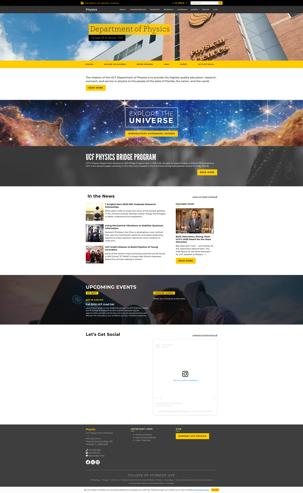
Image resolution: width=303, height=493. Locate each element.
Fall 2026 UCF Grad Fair (100, 304)
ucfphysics (184, 411)
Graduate (155, 9)
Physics (159, 480)
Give (215, 9)
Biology (105, 480)
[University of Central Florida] (99, 3)
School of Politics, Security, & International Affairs (146, 483)
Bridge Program (145, 64)
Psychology (169, 480)
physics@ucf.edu (96, 456)
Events (194, 9)
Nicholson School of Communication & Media (137, 480)
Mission (89, 64)
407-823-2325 (94, 450)
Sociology (170, 483)
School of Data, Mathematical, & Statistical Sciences (194, 480)
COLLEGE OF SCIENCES (147, 475)
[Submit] (220, 3)
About (123, 9)
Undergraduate (138, 9)
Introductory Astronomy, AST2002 (151, 133)
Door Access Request (146, 437)
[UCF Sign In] (179, 3)
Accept (215, 490)
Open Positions (143, 440)
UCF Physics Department (168, 411)
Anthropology (95, 480)
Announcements (144, 434)
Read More (96, 88)
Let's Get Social (206, 64)
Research (168, 9)
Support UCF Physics (192, 436)
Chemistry (114, 480)
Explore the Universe (115, 64)
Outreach (182, 9)
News (166, 64)
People (205, 9)
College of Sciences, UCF (107, 37)
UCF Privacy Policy (201, 490)
